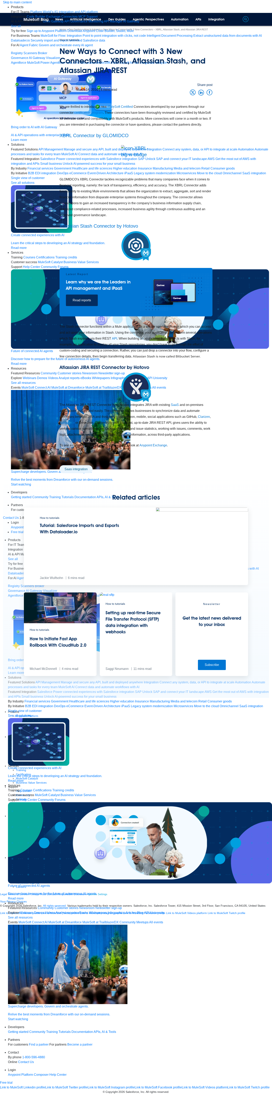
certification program (88, 112)
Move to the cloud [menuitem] (206, 706)
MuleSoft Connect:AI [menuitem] (33, 922)
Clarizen (204, 416)
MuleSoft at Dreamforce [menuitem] (65, 922)
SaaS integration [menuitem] (254, 173)
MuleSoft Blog (36, 19)
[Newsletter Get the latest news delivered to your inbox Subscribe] (211, 675)
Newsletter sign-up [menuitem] (108, 908)
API (114, 338)
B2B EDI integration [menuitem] (39, 706)
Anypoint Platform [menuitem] (21, 1074)
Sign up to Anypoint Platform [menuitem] (47, 31)
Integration (216, 19)
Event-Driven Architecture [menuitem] (102, 706)
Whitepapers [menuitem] (98, 912)
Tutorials (65, 1031)
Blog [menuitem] (140, 912)
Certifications (42, 790)
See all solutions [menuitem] (19, 715)
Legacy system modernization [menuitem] (152, 706)
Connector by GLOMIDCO (94, 135)
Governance (19, 58)
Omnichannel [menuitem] (229, 706)
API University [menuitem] (154, 912)
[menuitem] (64, 11)
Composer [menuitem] (41, 1074)
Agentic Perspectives (148, 19)
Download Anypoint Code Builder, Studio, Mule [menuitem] (101, 31)
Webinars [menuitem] (26, 912)
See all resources (20, 917)
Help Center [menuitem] (28, 799)
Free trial (6, 1082)
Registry (17, 53)
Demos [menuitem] (39, 912)
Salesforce (67, 422)
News (59, 19)
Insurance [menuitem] (142, 701)
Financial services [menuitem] (37, 701)
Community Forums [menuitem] (52, 799)
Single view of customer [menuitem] (25, 711)
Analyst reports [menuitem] (66, 912)
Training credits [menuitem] (63, 790)
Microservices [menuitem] (183, 706)
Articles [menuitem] (131, 912)
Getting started (18, 1031)
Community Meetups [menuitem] (134, 922)
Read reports (82, 300)
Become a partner (79, 1044)
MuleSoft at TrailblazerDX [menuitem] (100, 922)
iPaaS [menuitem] (125, 706)
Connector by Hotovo (99, 226)
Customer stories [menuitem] (66, 908)
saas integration (76, 469)
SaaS (175, 404)
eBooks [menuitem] (82, 912)
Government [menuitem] (59, 701)
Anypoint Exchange (153, 445)
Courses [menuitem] (26, 790)
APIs (198, 19)
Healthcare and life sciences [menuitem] (89, 701)
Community (37, 1031)
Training (52, 1031)
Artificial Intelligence (85, 19)
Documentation (82, 1031)
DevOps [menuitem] (60, 706)
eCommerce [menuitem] (75, 706)
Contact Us (26, 1062)
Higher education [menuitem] (122, 701)
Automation (179, 19)
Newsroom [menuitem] (87, 908)
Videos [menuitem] (50, 912)
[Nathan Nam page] (66, 88)
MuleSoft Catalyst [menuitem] (47, 795)
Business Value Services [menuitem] (78, 795)
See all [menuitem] (16, 26)
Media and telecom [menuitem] (184, 701)
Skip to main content (17, 2)
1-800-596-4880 (33, 1057)
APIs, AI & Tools (105, 1031)
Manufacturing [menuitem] (160, 701)
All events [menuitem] (156, 922)
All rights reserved (157, 1091)
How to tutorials (69, 39)
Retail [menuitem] (202, 701)
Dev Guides (117, 19)
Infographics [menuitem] (116, 912)
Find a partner (39, 1044)
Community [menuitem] (46, 908)
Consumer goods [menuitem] (219, 701)
